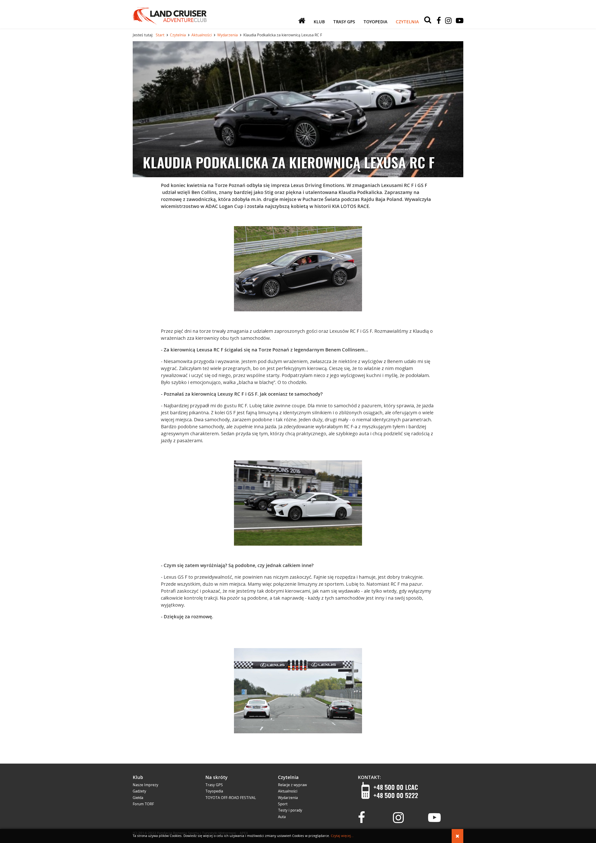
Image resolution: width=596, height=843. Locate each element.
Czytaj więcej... (342, 836)
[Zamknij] (457, 836)
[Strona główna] (301, 20)
